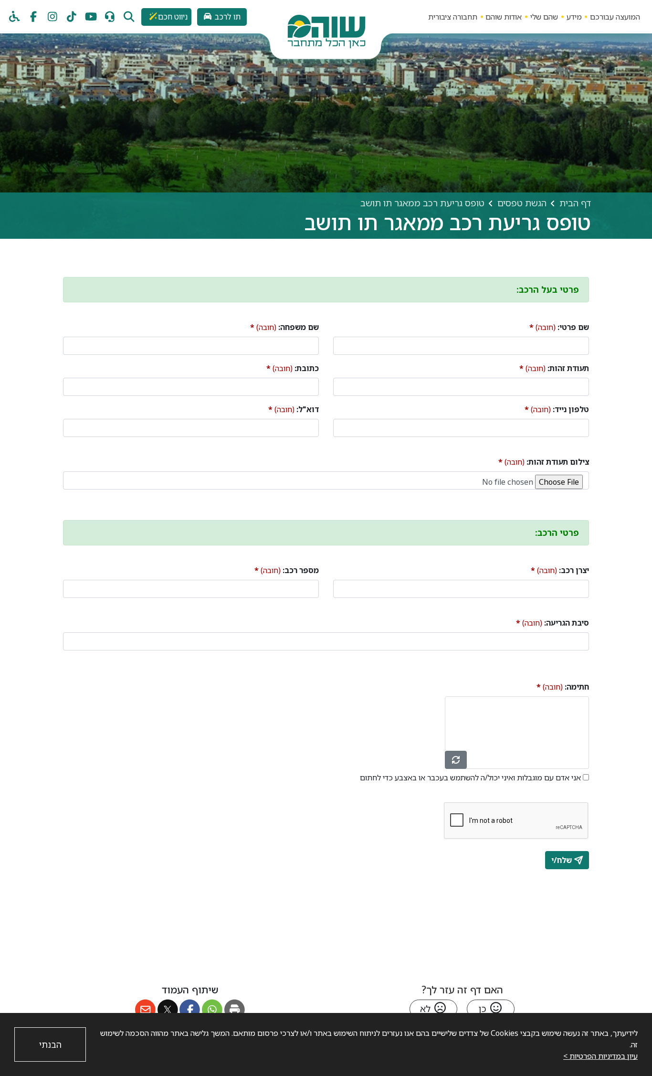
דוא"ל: (293, 409)
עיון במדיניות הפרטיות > (600, 1056)
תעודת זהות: (554, 367)
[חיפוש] (129, 17)
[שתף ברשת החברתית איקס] (168, 1010)
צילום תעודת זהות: (543, 461)
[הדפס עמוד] (234, 1010)
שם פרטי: (559, 326)
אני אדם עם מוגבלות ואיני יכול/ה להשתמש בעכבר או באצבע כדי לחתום (470, 777)
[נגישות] (14, 17)
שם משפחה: (284, 326)
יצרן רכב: (560, 570)
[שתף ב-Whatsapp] (212, 1010)
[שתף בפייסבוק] (190, 1010)
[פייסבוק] (33, 17)
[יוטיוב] (90, 17)
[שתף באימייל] (145, 1010)
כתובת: (292, 367)
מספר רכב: (286, 570)
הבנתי (50, 1044)
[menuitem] (615, 16)
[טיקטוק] (71, 17)
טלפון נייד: (557, 409)
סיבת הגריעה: (552, 622)
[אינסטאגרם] (52, 17)
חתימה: (562, 686)
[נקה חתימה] (456, 760)
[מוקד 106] (109, 17)
